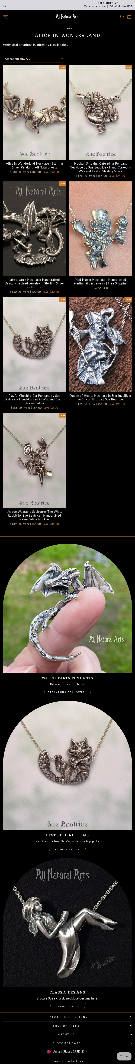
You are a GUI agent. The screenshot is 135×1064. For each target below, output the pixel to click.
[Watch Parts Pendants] (67, 608)
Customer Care (67, 1043)
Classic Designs (67, 1006)
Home (66, 28)
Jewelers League (74, 1061)
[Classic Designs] (67, 922)
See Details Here (67, 849)
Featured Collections (67, 1017)
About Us (66, 1034)
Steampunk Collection (67, 692)
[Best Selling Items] (67, 765)
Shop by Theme (66, 1025)
